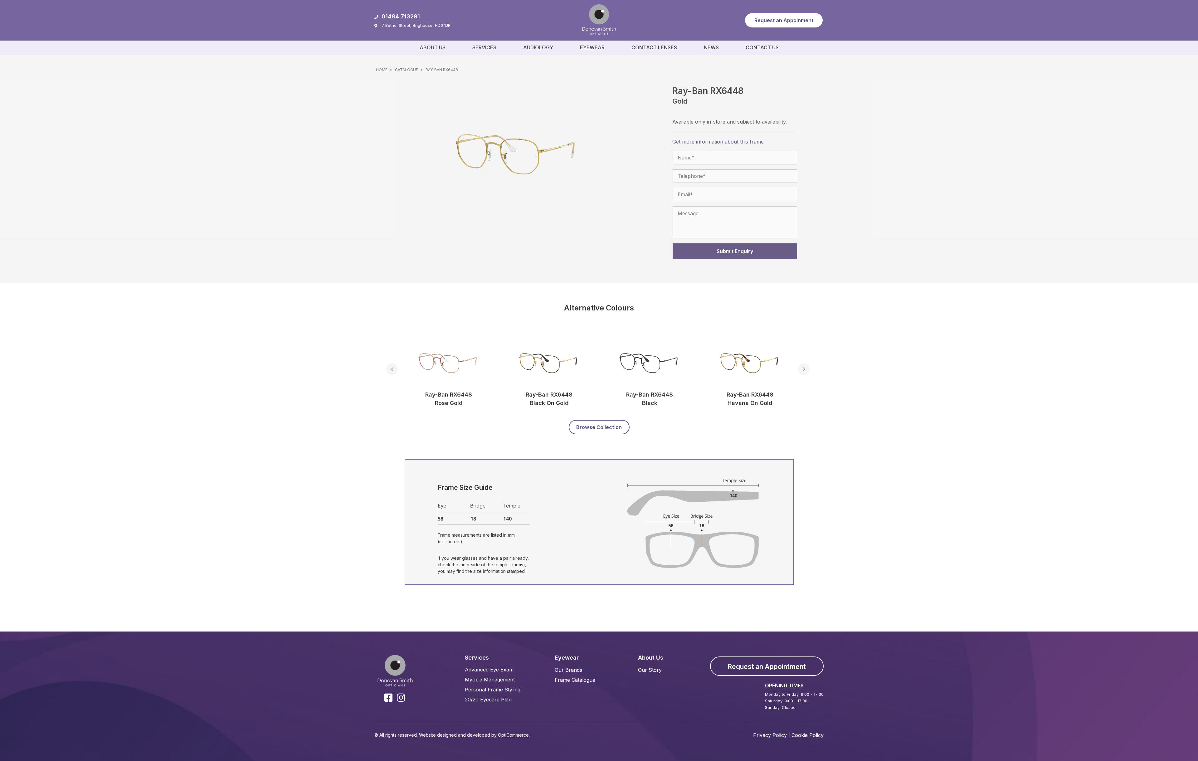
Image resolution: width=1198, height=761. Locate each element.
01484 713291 (401, 16)
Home (381, 69)
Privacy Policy (770, 735)
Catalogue (406, 69)
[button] (784, 20)
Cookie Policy (807, 735)
